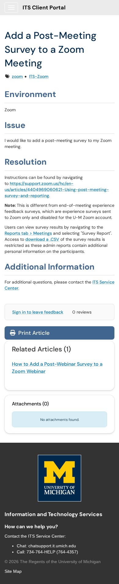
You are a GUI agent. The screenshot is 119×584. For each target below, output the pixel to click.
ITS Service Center (46, 536)
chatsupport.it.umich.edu (52, 545)
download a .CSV (42, 239)
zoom (17, 76)
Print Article (33, 333)
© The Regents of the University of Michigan (53, 561)
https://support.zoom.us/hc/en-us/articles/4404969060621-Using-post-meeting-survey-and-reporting (57, 189)
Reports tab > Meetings (28, 233)
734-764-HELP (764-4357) (52, 551)
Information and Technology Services (53, 514)
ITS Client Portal (44, 7)
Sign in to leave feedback (37, 312)
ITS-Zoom (39, 76)
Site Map (13, 571)
